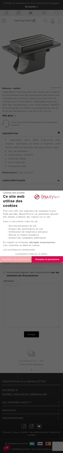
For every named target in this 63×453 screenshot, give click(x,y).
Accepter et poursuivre (47, 259)
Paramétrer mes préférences (16, 259)
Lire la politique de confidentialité (19, 250)
